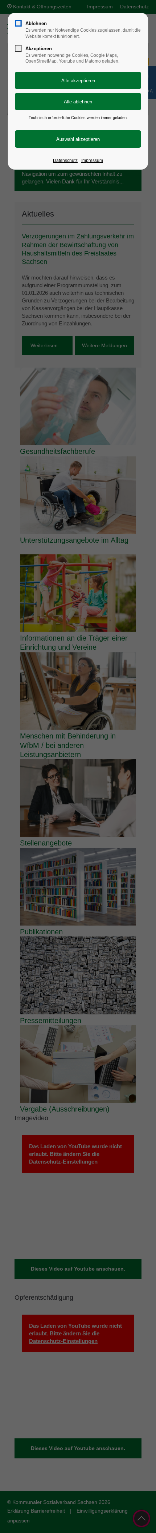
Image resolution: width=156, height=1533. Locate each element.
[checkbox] (18, 23)
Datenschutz (65, 160)
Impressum (92, 160)
